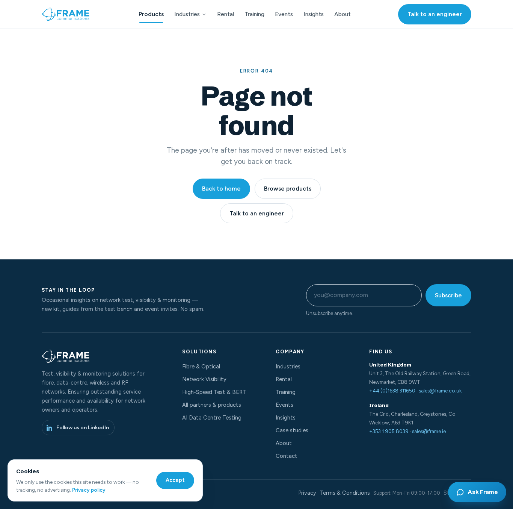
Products (151, 14)
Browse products (287, 188)
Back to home (221, 188)
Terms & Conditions (345, 492)
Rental (225, 14)
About (342, 14)
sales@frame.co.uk (440, 391)
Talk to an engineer (434, 14)
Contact (286, 456)
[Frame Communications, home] (66, 14)
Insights (313, 14)
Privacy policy (89, 490)
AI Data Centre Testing (211, 417)
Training (254, 14)
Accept (175, 480)
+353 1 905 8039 (389, 431)
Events (284, 14)
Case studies (292, 430)
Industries (187, 14)
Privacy (307, 492)
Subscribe (448, 295)
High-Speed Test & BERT (214, 392)
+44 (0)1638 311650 (392, 391)
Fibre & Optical (201, 366)
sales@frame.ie (429, 431)
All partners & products (211, 404)
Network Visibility (204, 379)
